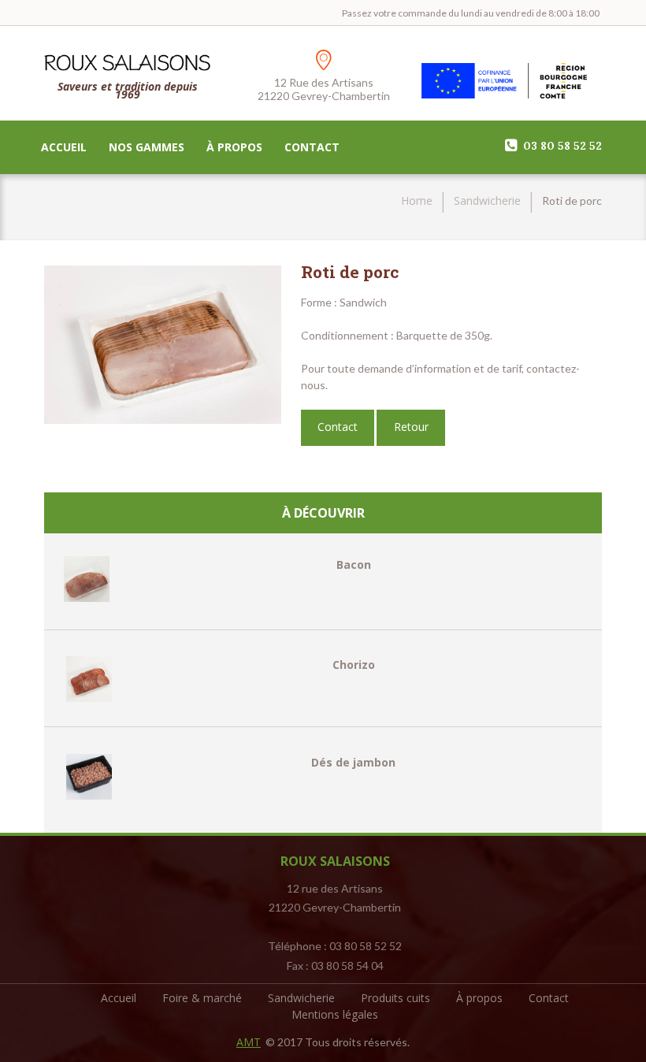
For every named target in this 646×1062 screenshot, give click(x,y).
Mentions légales (334, 1014)
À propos (234, 146)
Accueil (64, 146)
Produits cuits (395, 997)
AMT (248, 1041)
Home (417, 200)
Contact (312, 146)
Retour (411, 426)
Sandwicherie (487, 200)
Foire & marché (202, 997)
